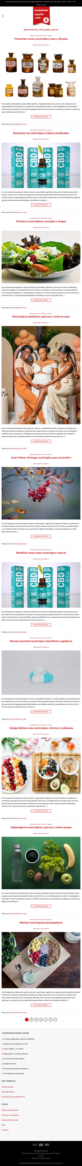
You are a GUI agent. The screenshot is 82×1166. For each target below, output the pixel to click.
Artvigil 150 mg (7, 1087)
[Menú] (3, 16)
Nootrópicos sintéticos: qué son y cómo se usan (41, 316)
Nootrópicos (42, 35)
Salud (50, 35)
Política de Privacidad (10, 1120)
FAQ (74, 1)
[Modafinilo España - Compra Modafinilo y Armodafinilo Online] (41, 15)
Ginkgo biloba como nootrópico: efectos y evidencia (41, 727)
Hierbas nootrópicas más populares (41, 922)
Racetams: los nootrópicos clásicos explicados (41, 133)
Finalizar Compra (41, 5)
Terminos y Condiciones (10, 1115)
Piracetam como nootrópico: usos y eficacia (41, 38)
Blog (64, 1)
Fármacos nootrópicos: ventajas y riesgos (41, 221)
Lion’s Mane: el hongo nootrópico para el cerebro (41, 457)
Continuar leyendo (41, 117)
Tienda (69, 1)
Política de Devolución (10, 1110)
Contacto (5, 1130)
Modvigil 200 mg (8, 1092)
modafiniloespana (42, 45)
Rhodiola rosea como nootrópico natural (41, 552)
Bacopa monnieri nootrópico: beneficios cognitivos (41, 641)
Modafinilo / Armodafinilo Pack (13, 1097)
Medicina (33, 35)
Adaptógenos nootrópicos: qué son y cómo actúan (41, 827)
